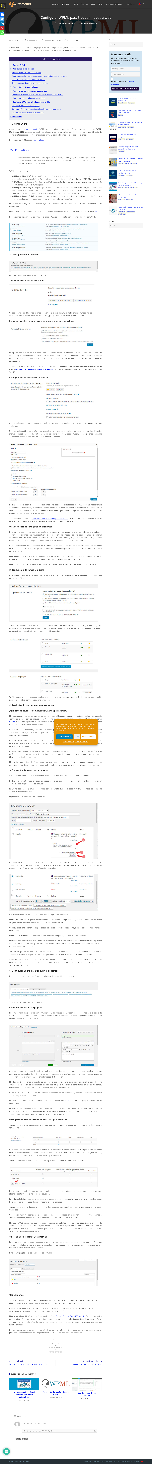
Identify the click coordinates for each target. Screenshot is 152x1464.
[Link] (49, 1430)
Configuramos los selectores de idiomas (28, 79)
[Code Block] (46, 1430)
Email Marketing (123, 163)
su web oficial (38, 140)
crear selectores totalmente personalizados (49, 519)
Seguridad (121, 139)
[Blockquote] (42, 1430)
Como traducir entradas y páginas (26, 105)
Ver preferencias (88, 737)
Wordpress (49, 40)
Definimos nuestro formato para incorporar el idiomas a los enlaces (39, 76)
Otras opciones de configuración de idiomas (30, 83)
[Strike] (33, 1430)
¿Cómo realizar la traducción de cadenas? (29, 98)
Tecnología (129, 199)
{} (52, 1430)
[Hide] (1, 37)
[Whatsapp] (2, 32)
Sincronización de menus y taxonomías (28, 113)
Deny (77, 737)
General (120, 115)
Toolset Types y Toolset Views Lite (70, 1316)
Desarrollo (121, 151)
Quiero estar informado (125, 88)
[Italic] (27, 1430)
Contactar (116, 1461)
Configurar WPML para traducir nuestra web (82, 23)
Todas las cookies (64, 737)
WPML (58, 40)
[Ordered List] (36, 1430)
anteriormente (32, 129)
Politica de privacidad (81, 742)
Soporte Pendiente (126, 1461)
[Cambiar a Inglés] (139, 4)
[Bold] (24, 1430)
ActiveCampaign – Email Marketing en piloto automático (24, 1394)
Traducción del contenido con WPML (56, 1393)
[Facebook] (2, 14)
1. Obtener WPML (17, 65)
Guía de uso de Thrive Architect (86, 1394)
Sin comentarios (73, 40)
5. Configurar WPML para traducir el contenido (30, 102)
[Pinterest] (2, 28)
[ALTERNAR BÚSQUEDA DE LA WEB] (143, 4)
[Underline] (30, 1430)
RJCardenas (16, 40)
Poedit (12, 722)
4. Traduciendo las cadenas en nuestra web (28, 91)
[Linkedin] (2, 23)
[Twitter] (2, 19)
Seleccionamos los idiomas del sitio (26, 72)
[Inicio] (55, 23)
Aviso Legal (87, 1461)
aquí (96, 212)
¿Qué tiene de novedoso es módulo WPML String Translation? (37, 95)
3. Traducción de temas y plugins (24, 87)
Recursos (136, 1461)
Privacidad (96, 1461)
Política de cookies (68, 742)
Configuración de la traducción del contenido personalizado (36, 109)
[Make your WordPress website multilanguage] (19, 150)
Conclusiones (16, 117)
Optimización (122, 103)
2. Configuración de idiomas (22, 69)
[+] (55, 1430)
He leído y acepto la (122, 83)
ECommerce (122, 127)
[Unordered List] (39, 1430)
